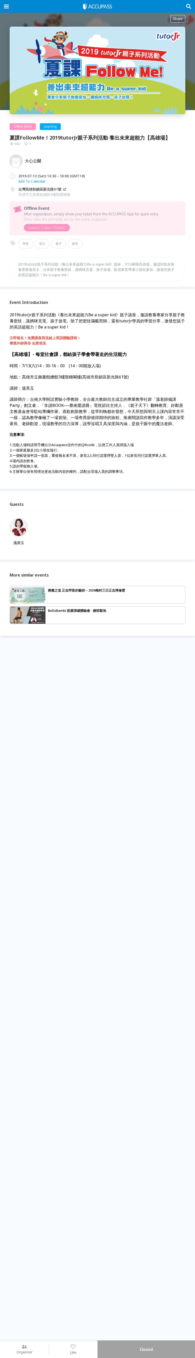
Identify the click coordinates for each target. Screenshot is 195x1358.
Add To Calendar (31, 181)
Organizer (24, 1352)
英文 (42, 243)
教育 (75, 243)
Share (178, 18)
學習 (26, 243)
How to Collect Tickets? (47, 227)
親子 (59, 243)
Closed (146, 1349)
